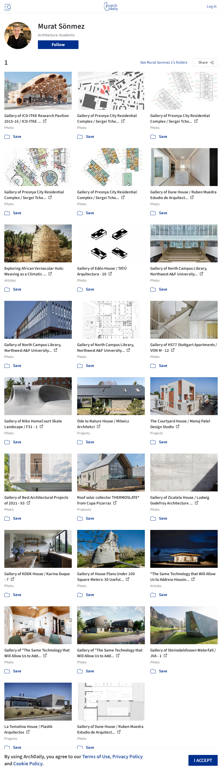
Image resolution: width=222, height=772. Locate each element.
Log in (212, 6)
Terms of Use (96, 756)
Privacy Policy (127, 756)
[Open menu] (7, 6)
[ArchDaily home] (111, 6)
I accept (203, 760)
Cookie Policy (27, 763)
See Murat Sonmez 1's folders (163, 62)
